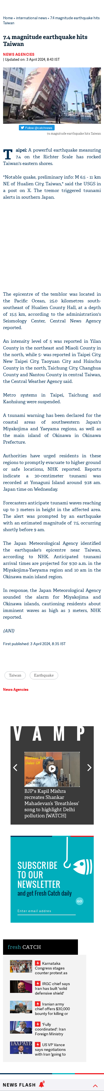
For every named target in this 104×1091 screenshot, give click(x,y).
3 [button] (52, 829)
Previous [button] (15, 764)
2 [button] (44, 829)
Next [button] (90, 764)
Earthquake (44, 675)
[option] (52, 785)
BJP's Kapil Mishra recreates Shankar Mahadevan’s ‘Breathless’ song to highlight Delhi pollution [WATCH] (51, 803)
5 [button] (69, 829)
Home (8, 17)
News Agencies (19, 54)
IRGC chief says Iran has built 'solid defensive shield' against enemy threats (52, 993)
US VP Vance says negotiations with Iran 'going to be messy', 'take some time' (50, 1054)
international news (31, 17)
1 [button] (35, 829)
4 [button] (60, 829)
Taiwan (15, 675)
